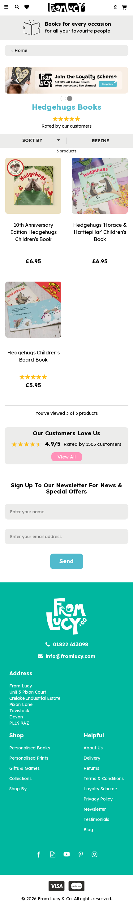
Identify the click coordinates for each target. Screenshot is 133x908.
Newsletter (95, 809)
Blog (88, 829)
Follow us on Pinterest (80, 854)
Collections (20, 778)
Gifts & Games (24, 768)
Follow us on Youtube (67, 854)
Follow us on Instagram (94, 854)
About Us (93, 748)
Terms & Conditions (104, 778)
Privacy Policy (98, 799)
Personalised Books (29, 748)
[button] (14, 80)
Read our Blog (53, 854)
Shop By (18, 789)
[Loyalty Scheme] (66, 80)
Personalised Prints (28, 758)
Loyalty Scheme (100, 789)
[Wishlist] (28, 7)
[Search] (17, 7)
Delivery (92, 758)
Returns (91, 768)
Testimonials (96, 819)
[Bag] (124, 7)
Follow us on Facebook (39, 854)
